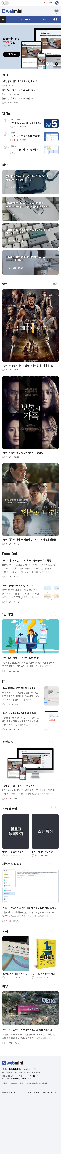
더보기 (54, 284)
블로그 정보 (7, 1092)
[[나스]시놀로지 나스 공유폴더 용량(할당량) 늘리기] (51, 149)
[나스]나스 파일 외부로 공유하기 (25, 136)
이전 (51, 614)
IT (37, 19)
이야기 (45, 19)
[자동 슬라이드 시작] (56, 64)
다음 (55, 614)
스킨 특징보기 (12, 54)
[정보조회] (37, 1076)
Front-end (26, 19)
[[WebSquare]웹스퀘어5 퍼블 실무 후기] (51, 123)
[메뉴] (56, 11)
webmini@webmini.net (21, 1079)
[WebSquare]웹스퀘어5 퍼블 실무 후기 (26, 123)
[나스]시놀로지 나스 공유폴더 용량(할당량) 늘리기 (26, 149)
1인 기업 (12, 19)
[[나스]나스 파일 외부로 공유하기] (51, 136)
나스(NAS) (14, 133)
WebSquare (15, 119)
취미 (55, 19)
